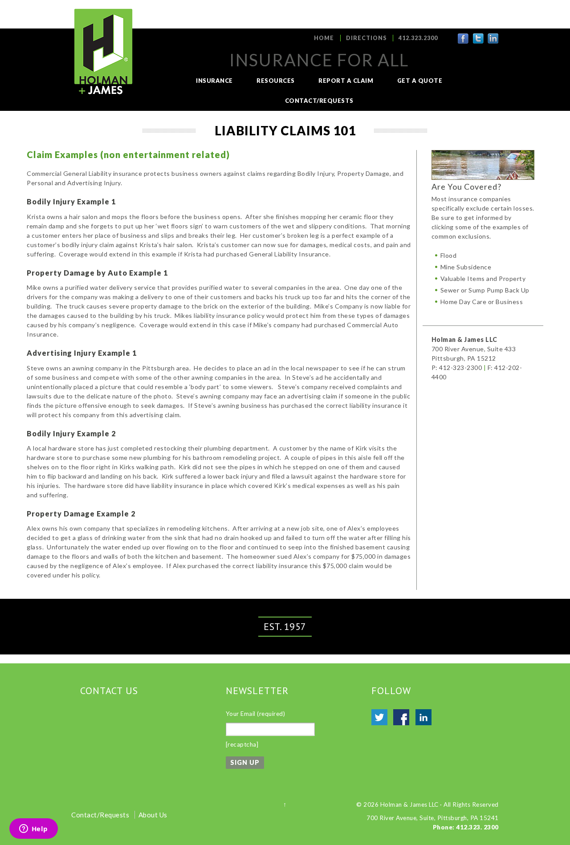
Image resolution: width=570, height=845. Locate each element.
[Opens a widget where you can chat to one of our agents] (33, 829)
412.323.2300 (418, 38)
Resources (275, 80)
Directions (366, 38)
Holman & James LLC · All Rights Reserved (439, 804)
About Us (152, 815)
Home (324, 38)
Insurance (214, 80)
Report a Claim (345, 80)
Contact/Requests (319, 100)
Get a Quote (420, 80)
